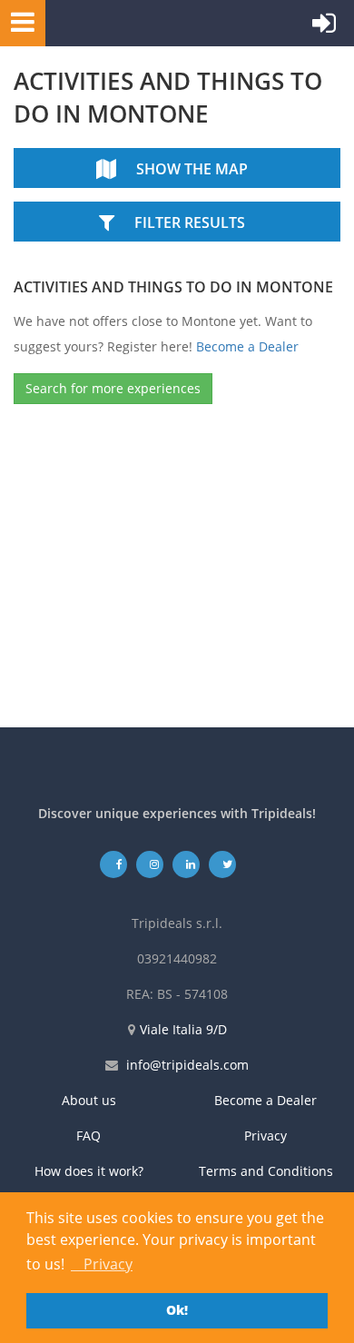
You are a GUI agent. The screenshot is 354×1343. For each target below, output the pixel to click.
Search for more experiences (113, 388)
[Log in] (324, 27)
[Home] (132, 23)
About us (89, 1100)
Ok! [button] (177, 1309)
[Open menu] (17, 21)
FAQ (88, 1135)
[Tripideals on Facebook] (114, 864)
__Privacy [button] (102, 1264)
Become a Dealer (247, 346)
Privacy (265, 1135)
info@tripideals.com (187, 1064)
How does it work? (88, 1171)
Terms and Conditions (266, 1171)
